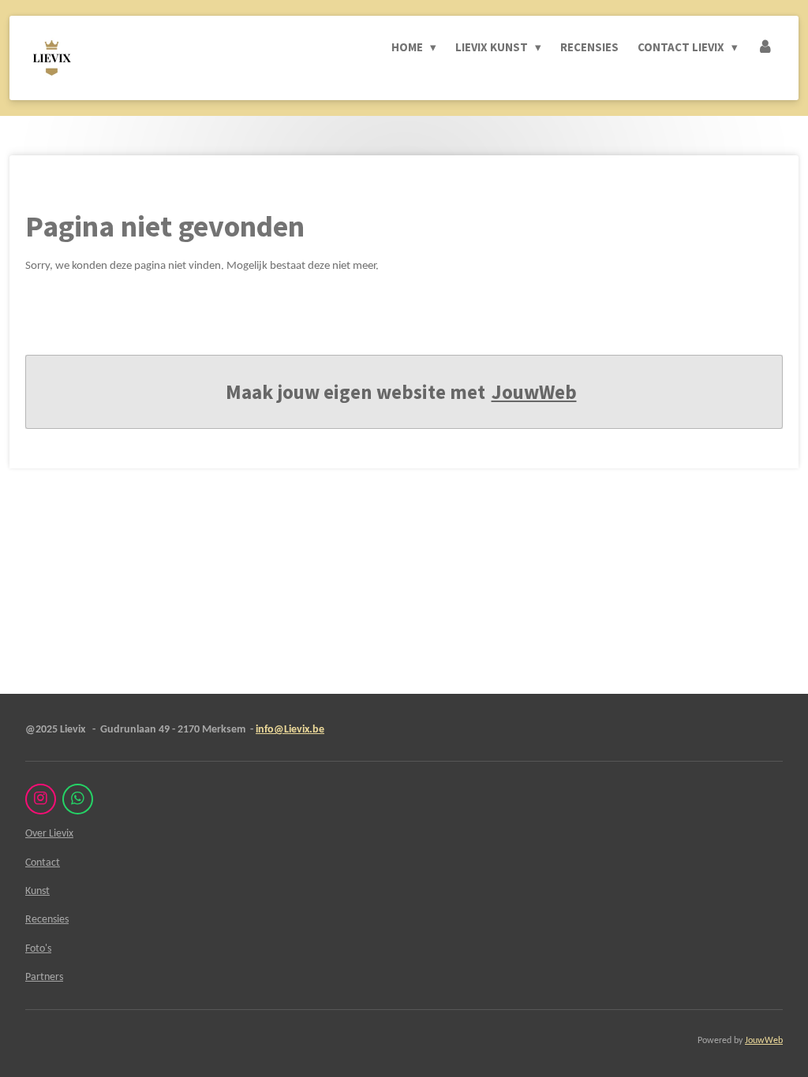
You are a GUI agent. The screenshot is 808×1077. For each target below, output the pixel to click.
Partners (44, 977)
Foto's (38, 949)
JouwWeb (534, 391)
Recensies (47, 920)
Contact (42, 863)
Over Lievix (49, 834)
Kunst (37, 891)
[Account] (765, 47)
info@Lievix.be (290, 730)
